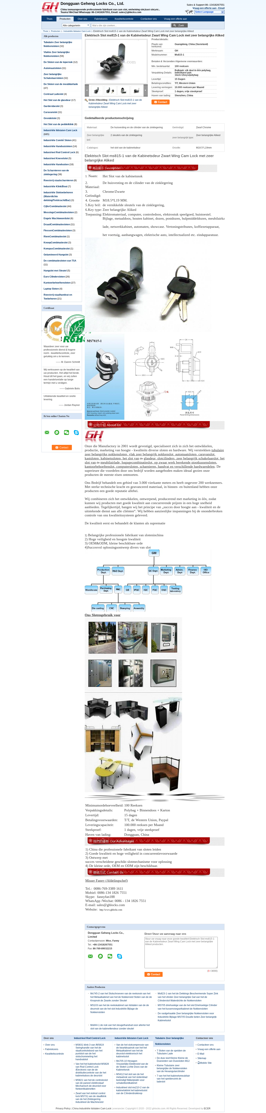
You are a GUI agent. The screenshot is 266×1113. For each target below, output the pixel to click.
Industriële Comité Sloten (57, 140)
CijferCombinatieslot (55, 206)
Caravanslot (50, 112)
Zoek (181, 25)
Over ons (82, 19)
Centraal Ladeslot (53, 94)
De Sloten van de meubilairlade (61, 84)
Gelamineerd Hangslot (56, 254)
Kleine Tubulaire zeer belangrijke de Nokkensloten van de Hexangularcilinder (172, 1068)
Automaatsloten (52, 68)
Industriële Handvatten (56, 164)
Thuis (49, 19)
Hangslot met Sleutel (55, 270)
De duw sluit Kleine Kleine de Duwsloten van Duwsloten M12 (173, 1059)
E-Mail (200, 1053)
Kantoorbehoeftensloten (57, 282)
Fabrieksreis (100, 19)
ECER (207, 1108)
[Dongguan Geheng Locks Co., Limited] (222, 12)
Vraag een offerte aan (204, 8)
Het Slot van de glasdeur (57, 100)
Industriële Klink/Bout (55, 186)
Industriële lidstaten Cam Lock (77, 31)
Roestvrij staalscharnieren (58, 180)
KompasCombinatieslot (57, 248)
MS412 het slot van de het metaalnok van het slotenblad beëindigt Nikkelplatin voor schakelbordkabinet (131, 1078)
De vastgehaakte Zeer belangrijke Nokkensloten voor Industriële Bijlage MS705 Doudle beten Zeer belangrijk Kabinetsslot (187, 1017)
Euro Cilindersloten (54, 276)
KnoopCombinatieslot (56, 242)
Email (221, 8)
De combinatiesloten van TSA (60, 260)
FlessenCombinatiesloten (58, 230)
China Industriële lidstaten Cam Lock (91, 1108)
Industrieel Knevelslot (56, 158)
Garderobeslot (52, 106)
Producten (65, 19)
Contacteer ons (149, 19)
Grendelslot (50, 118)
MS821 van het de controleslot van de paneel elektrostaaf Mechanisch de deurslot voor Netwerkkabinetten (92, 1084)
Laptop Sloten (51, 288)
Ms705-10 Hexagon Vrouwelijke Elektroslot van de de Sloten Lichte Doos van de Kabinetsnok (132, 1065)
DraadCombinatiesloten (57, 224)
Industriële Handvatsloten (58, 146)
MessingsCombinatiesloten (59, 212)
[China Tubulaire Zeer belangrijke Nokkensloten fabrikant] (51, 8)
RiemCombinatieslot (55, 236)
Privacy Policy (63, 1108)
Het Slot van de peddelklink (59, 124)
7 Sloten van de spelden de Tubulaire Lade (171, 1052)
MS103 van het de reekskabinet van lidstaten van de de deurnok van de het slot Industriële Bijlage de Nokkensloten (119, 1009)
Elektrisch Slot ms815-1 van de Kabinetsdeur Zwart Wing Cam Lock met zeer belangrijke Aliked (115, 103)
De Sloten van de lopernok (58, 62)
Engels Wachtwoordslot (57, 218)
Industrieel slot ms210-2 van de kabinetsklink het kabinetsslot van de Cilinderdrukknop (132, 1090)
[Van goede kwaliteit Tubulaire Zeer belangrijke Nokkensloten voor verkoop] (57, 343)
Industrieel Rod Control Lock (59, 152)
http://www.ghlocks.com (111, 909)
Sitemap (201, 1058)
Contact (162, 102)
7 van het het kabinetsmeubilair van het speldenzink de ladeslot (173, 1078)
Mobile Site (206, 1063)
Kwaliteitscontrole (124, 19)
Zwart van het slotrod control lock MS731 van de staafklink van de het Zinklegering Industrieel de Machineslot (91, 1097)
